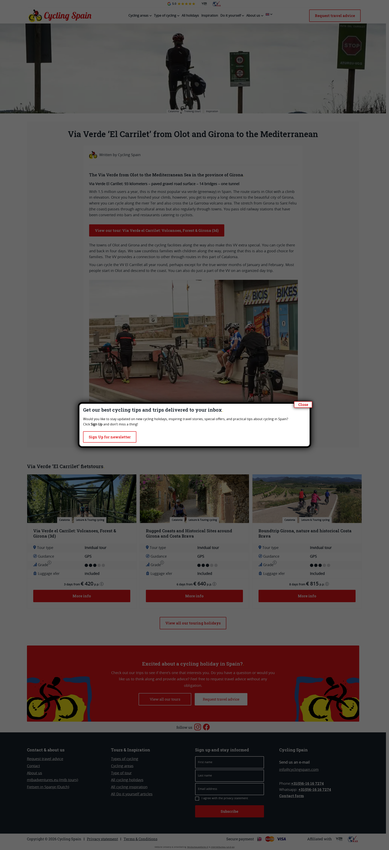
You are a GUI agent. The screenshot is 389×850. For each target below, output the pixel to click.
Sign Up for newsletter (110, 437)
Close (303, 404)
